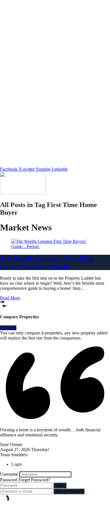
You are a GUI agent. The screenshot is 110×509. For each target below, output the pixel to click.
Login (60, 485)
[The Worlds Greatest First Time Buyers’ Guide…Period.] (55, 246)
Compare (8, 327)
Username (9, 474)
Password (8, 479)
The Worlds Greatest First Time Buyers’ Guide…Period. (47, 262)
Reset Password (69, 491)
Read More (10, 297)
